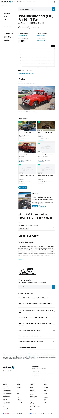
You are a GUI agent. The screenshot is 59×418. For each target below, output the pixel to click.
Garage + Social (19, 399)
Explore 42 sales (22, 187)
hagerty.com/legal (32, 356)
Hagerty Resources (20, 400)
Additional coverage (6, 403)
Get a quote (35, 206)
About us (45, 384)
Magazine (32, 390)
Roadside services (33, 396)
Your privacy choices (34, 413)
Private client (5, 399)
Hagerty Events (33, 402)
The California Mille (33, 405)
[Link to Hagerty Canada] (5, 413)
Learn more (42, 206)
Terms (45, 402)
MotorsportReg (19, 402)
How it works (19, 387)
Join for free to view (23, 35)
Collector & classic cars (7, 390)
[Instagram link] (8, 371)
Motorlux (31, 408)
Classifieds (18, 384)
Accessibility (40, 413)
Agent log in (5, 409)
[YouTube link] (10, 371)
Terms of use (53, 413)
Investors (45, 393)
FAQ (45, 399)
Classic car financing (6, 402)
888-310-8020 (32, 397)
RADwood (32, 409)
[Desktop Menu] (56, 2)
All (17, 394)
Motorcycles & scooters (7, 394)
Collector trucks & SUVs (7, 391)
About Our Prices (32, 353)
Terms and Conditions (35, 375)
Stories (18, 393)
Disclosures (45, 413)
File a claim (5, 384)
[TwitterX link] (6, 371)
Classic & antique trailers (7, 393)
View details (21, 140)
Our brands (46, 387)
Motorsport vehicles (6, 396)
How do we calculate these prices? (26, 73)
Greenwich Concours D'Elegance (35, 406)
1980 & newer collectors (7, 388)
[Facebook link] (4, 371)
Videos (18, 391)
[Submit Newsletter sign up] (54, 371)
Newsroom (46, 390)
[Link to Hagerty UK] (8, 413)
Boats (4, 397)
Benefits (31, 387)
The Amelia (32, 403)
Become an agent (6, 408)
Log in (53, 1)
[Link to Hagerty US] (3, 413)
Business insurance (6, 400)
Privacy (45, 400)
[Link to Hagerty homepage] (9, 367)
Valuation (31, 384)
